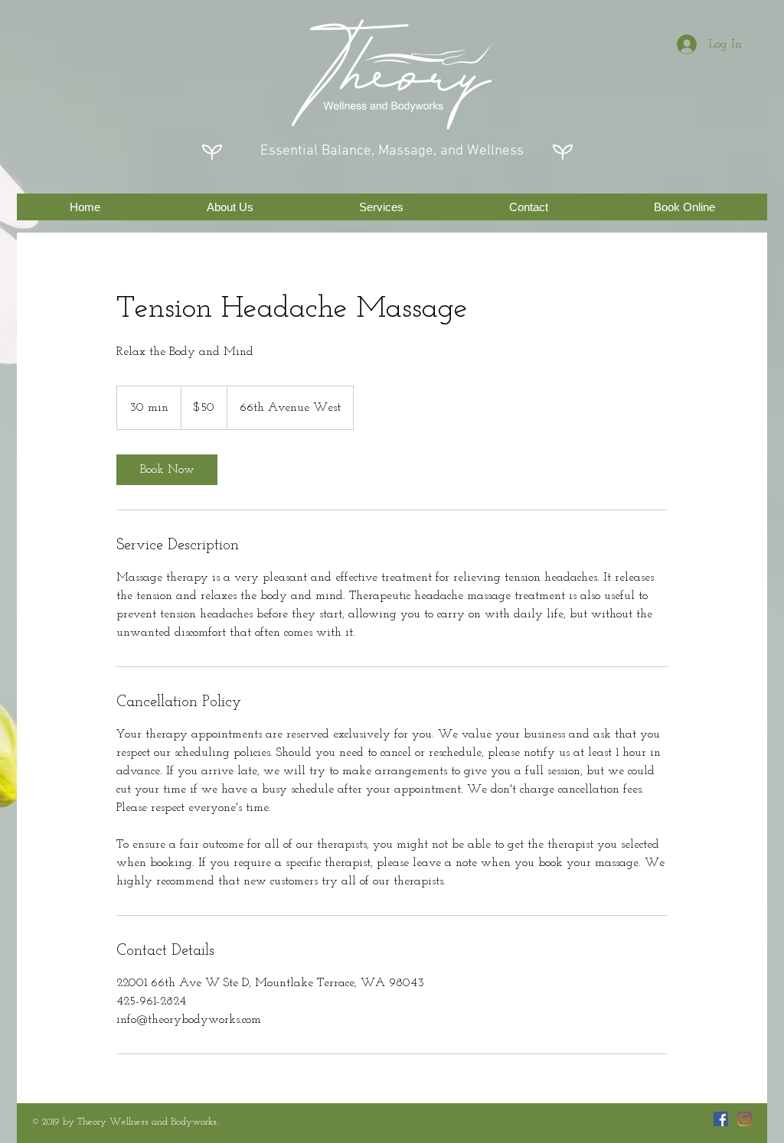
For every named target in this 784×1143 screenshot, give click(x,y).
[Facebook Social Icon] (721, 1119)
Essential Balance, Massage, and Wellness (392, 151)
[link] (166, 469)
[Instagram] (744, 1119)
